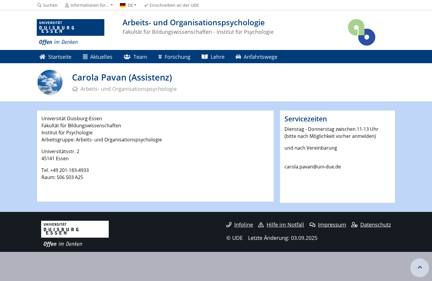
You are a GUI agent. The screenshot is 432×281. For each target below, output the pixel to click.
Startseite (59, 56)
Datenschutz (375, 224)
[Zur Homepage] (70, 32)
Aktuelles (101, 56)
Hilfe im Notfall (285, 224)
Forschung (177, 56)
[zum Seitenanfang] (419, 267)
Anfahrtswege (260, 56)
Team (140, 56)
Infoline (243, 224)
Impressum (332, 224)
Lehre (218, 56)
